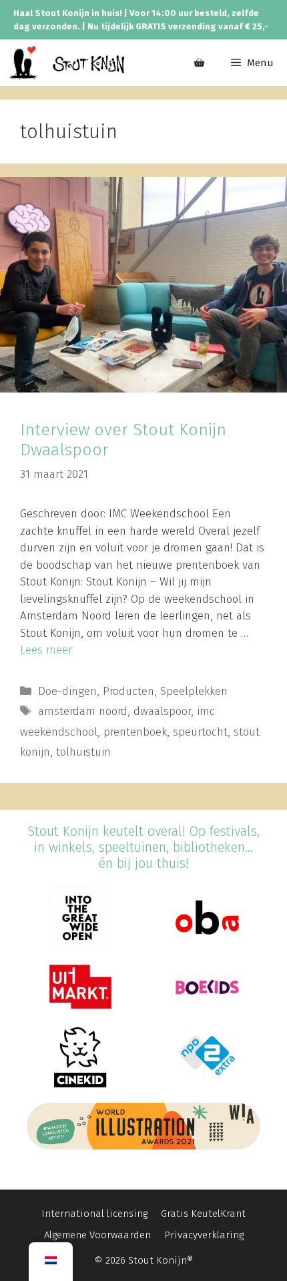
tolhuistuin (83, 752)
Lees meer (46, 650)
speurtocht (200, 732)
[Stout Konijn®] (66, 62)
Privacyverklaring (204, 1235)
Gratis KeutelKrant (203, 1214)
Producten (128, 691)
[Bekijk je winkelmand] (199, 62)
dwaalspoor (162, 711)
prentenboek (135, 732)
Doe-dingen (67, 691)
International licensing (94, 1214)
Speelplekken (194, 691)
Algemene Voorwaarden (97, 1235)
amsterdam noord (82, 711)
